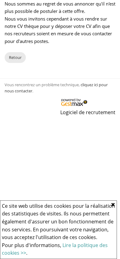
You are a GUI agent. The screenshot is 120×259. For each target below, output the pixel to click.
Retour (15, 57)
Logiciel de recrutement (87, 112)
